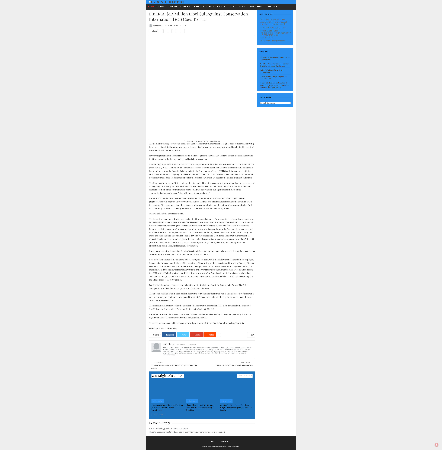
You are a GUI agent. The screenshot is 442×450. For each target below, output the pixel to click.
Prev (155, 415)
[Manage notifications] (436, 445)
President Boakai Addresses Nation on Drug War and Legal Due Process (274, 65)
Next (161, 415)
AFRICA (186, 6)
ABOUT (162, 6)
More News (157, 401)
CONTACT (272, 6)
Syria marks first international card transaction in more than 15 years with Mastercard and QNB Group (274, 85)
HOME (151, 6)
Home (213, 441)
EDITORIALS (239, 6)
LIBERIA (174, 6)
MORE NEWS (256, 6)
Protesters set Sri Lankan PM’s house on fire (234, 365)
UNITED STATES (203, 6)
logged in (165, 429)
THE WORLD (222, 6)
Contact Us (226, 441)
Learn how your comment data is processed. (205, 432)
